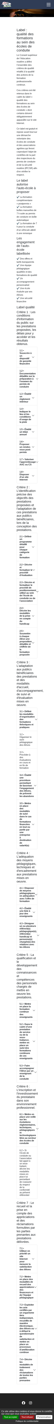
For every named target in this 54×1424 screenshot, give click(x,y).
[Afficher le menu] (48, 4)
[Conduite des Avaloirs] (6, 4)
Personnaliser (44, 1417)
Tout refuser (27, 1417)
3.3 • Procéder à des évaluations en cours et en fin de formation (25, 760)
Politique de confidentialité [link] (27, 1421)
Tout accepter (10, 1417)
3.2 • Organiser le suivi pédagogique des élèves (26, 739)
